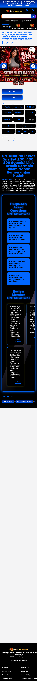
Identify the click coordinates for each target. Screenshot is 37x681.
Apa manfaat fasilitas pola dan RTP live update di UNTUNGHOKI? (17, 250)
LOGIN (12, 97)
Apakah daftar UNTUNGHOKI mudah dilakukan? (17, 237)
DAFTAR (12, 91)
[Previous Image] (3, 66)
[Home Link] (14, 11)
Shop (3, 12)
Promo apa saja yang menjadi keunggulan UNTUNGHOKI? (17, 264)
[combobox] (16, 16)
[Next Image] (33, 66)
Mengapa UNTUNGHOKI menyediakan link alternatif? (17, 278)
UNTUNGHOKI (7, 180)
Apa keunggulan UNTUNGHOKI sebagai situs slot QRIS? (17, 224)
